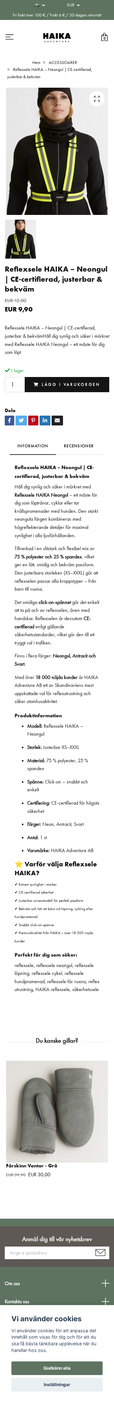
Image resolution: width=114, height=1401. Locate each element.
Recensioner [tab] (79, 446)
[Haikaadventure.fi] (57, 37)
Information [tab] (32, 446)
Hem (36, 62)
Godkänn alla (57, 1368)
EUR (71, 5)
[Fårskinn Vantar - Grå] (57, 1112)
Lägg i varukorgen (71, 384)
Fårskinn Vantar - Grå (31, 1165)
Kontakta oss (17, 1301)
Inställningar (57, 1384)
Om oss (12, 1283)
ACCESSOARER (63, 62)
